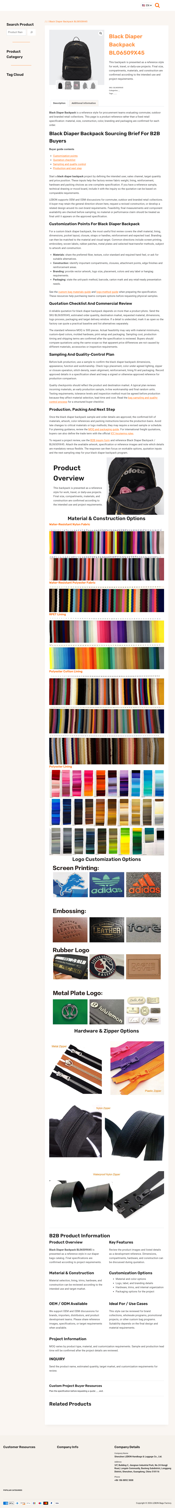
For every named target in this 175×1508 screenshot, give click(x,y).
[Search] (31, 32)
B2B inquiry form (100, 440)
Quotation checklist (64, 160)
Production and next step (67, 168)
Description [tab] (59, 103)
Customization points (65, 155)
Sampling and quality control (69, 164)
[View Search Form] (157, 6)
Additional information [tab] (84, 103)
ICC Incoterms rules (122, 433)
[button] (100, 33)
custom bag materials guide (74, 291)
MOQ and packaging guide (103, 429)
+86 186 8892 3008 (123, 1480)
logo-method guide (107, 291)
